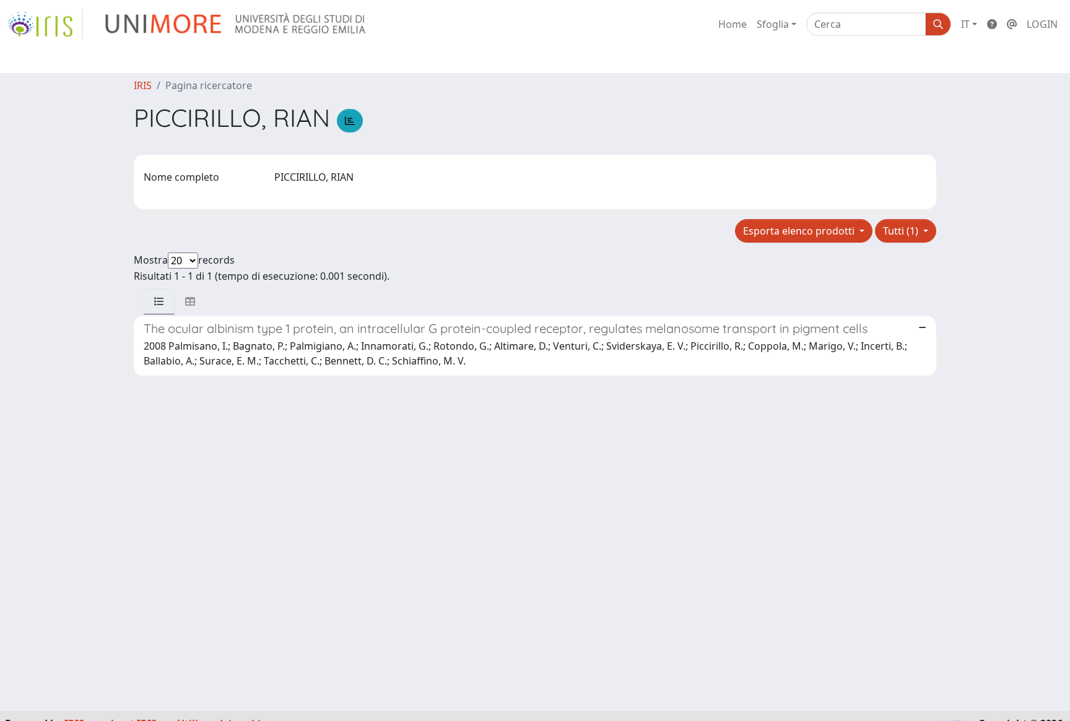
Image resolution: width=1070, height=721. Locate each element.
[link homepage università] (236, 24)
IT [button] (965, 24)
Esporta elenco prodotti (800, 231)
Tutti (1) (902, 231)
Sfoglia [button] (773, 24)
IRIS (143, 85)
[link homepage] (45, 24)
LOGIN (1042, 24)
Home (732, 24)
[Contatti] (1012, 24)
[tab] (159, 301)
